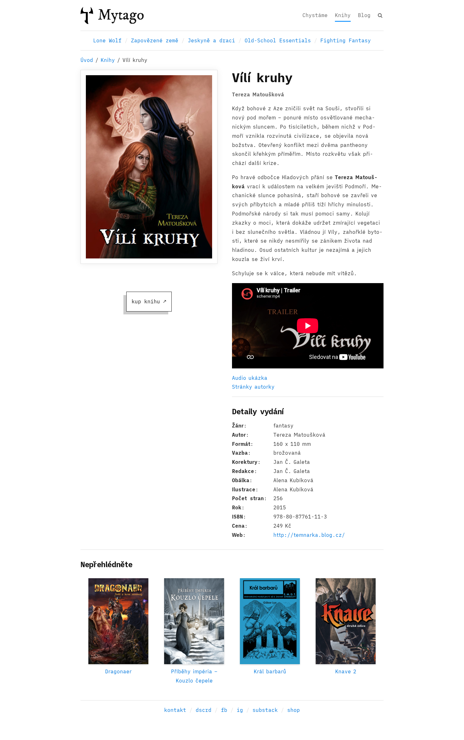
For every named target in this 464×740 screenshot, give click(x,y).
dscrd (203, 710)
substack (265, 710)
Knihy (343, 15)
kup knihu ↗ (149, 301)
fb (224, 710)
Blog (364, 15)
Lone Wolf (107, 40)
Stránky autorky (253, 387)
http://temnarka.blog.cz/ (309, 535)
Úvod (86, 60)
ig (240, 710)
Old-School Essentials (278, 40)
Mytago (121, 15)
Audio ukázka (249, 378)
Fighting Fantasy (345, 40)
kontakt (175, 710)
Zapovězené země (154, 40)
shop (293, 710)
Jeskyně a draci (211, 40)
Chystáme (315, 15)
